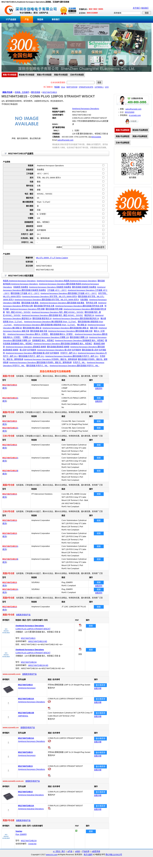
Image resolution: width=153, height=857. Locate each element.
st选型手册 (96, 851)
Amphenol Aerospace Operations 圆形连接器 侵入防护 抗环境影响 (32, 353)
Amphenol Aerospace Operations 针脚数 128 (51, 337)
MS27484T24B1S (49, 92)
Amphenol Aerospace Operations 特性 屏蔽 (27, 309)
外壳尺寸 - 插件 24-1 (68, 353)
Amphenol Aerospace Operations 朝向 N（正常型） (28, 334)
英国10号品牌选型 (140, 136)
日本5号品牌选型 (122, 143)
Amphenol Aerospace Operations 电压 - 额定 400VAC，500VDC (58, 312)
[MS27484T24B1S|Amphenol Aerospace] (8, 695)
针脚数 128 (27, 337)
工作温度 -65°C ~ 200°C (57, 290)
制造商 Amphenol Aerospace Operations (19, 281)
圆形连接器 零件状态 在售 (44, 306)
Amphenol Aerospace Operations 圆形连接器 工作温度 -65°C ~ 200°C (68, 293)
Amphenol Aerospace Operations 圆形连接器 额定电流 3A (76, 318)
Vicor (63, 87)
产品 (27, 19)
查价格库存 (100, 685)
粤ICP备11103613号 (113, 855)
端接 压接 (94, 328)
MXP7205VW (71, 87)
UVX (107, 87)
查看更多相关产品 (23, 615)
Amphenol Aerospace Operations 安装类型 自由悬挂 (50, 287)
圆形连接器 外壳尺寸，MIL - (37, 366)
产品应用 (85, 851)
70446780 (32, 844)
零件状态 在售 (91, 303)
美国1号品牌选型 (122, 130)
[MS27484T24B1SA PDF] (80, 650)
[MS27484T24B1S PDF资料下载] (49, 776)
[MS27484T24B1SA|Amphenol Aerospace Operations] (8, 709)
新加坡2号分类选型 (26, 75)
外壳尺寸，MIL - (79, 362)
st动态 (77, 851)
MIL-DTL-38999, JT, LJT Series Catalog (52, 258)
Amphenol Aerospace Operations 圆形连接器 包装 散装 (62, 303)
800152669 (96, 137)
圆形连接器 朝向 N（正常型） (62, 334)
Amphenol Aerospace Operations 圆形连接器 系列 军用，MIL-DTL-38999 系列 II (46, 300)
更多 (4, 388)
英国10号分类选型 (44, 75)
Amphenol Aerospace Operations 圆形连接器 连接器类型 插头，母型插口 (62, 344)
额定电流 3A (89, 315)
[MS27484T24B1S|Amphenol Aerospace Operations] (8, 776)
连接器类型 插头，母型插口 (43, 340)
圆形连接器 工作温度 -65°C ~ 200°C (25, 293)
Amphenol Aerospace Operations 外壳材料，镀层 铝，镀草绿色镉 (50, 359)
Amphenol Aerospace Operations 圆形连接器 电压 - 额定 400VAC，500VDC (52, 315)
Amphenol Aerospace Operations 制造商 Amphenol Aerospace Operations (67, 281)
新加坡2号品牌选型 (140, 130)
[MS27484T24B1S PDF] (80, 626)
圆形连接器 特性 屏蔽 (54, 309)
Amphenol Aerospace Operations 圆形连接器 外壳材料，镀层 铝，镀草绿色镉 (40, 362)
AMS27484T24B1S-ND (37, 641)
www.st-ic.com (51, 855)
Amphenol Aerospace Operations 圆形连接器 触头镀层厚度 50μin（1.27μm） (45, 325)
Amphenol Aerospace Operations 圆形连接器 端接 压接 (70, 331)
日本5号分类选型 (77, 75)
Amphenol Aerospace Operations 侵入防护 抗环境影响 (59, 350)
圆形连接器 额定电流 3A (42, 318)
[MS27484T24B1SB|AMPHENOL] (8, 723)
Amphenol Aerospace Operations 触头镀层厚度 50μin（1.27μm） (50, 322)
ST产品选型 (11, 19)
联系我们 (145, 8)
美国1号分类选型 (9, 75)
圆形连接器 (35, 92)
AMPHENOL (23, 716)
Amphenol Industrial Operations (31, 795)
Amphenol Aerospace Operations (31, 702)
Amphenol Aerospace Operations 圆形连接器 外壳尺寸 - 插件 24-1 (71, 356)
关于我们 (136, 8)
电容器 (57, 87)
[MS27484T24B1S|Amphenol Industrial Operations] (8, 802)
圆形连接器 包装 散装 (30, 303)
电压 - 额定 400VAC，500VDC (18, 312)
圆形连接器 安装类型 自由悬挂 (84, 287)
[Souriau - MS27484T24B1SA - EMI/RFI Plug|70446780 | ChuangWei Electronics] (6, 840)
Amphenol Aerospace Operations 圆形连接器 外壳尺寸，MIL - (74, 366)
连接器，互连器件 (22, 92)
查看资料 (98, 389)
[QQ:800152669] (132, 124)
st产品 (69, 851)
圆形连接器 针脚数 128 (79, 337)
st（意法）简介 (59, 851)
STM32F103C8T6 (86, 87)
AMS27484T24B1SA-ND (38, 665)
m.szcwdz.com (135, 115)
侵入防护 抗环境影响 (28, 350)
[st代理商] (9, 16)
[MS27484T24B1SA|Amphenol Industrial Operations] (8, 816)
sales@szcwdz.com (65, 140)
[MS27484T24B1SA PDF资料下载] (49, 709)
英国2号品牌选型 (122, 136)
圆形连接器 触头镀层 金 (32, 328)
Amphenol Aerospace (27, 688)
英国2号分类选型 (61, 75)
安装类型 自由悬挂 (20, 287)
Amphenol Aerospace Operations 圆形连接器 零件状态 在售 (79, 306)
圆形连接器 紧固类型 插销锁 (58, 347)
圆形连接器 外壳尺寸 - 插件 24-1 (31, 356)
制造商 (40, 19)
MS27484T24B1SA (29, 662)
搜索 (99, 385)
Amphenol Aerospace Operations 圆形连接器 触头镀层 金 (65, 328)
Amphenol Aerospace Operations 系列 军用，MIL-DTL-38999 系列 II (49, 296)
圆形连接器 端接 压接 (38, 331)
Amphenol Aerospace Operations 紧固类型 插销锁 (26, 347)
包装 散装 (84, 300)
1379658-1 (99, 87)
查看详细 (97, 688)
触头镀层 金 (82, 325)
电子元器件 (88, 855)
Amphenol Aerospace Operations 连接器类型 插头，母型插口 (79, 340)
